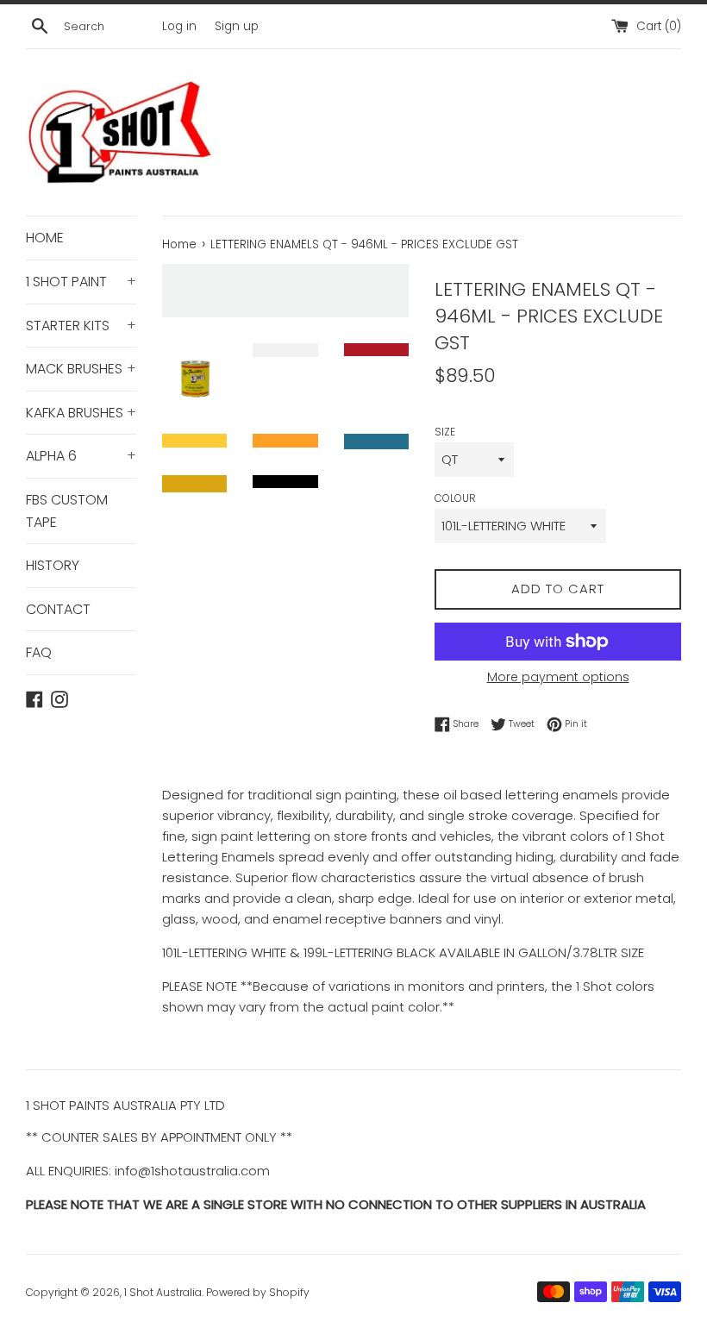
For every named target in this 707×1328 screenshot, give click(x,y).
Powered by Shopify (258, 1292)
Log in (179, 26)
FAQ (39, 652)
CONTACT (58, 609)
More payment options (558, 677)
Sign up (237, 26)
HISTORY (52, 565)
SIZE (445, 431)
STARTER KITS (81, 325)
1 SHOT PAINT (81, 281)
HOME (45, 237)
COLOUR (455, 498)
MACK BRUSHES (81, 369)
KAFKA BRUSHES (81, 413)
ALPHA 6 (81, 456)
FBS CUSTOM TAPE (67, 511)
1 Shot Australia (163, 1292)
